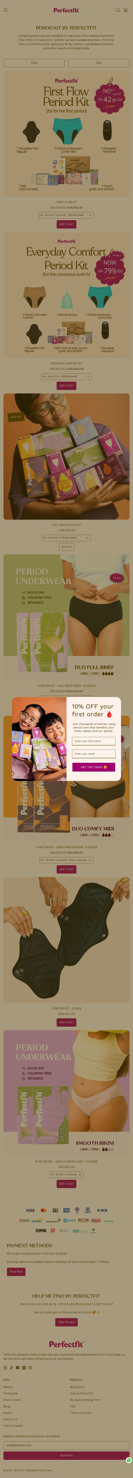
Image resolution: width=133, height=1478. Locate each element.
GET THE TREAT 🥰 (94, 767)
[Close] (117, 701)
